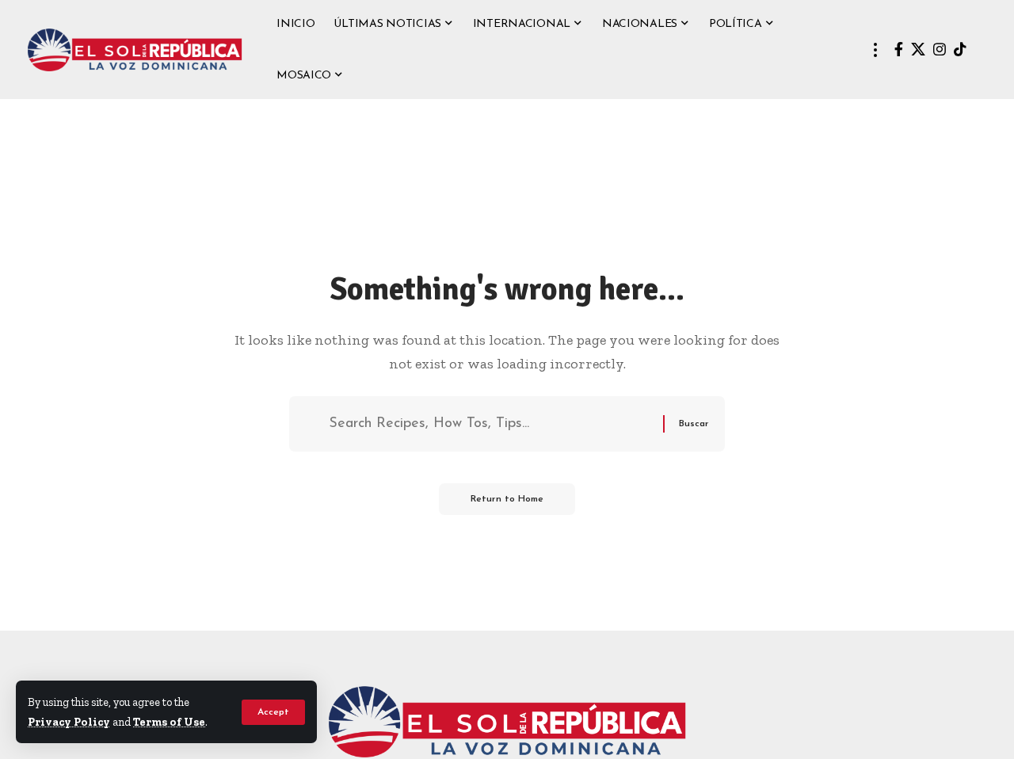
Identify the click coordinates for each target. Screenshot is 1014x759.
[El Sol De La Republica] (135, 50)
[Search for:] (490, 424)
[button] (273, 712)
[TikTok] (960, 49)
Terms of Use (169, 722)
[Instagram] (939, 49)
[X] (918, 49)
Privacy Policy (69, 722)
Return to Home (507, 499)
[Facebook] (898, 49)
